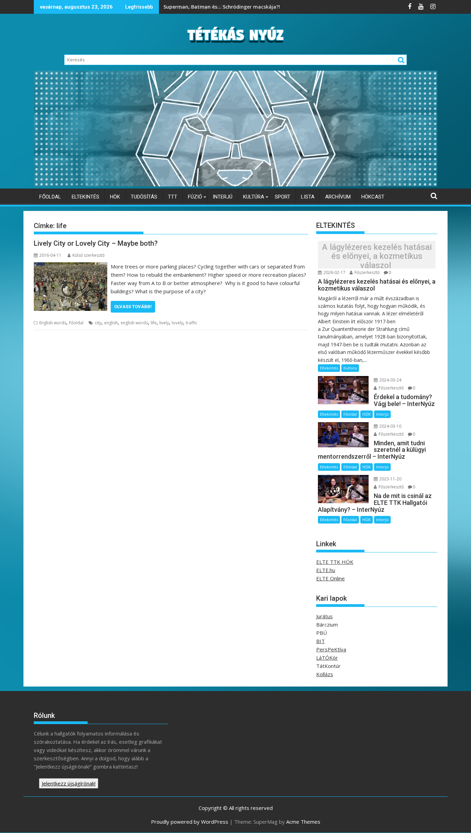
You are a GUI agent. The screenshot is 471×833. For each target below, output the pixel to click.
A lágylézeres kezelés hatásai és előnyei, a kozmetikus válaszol (377, 256)
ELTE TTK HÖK (334, 561)
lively (164, 323)
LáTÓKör (327, 657)
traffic (191, 323)
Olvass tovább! (133, 306)
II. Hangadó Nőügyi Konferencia (202, 6)
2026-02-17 (333, 272)
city (98, 323)
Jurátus (324, 616)
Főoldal (50, 197)
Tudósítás (144, 197)
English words (52, 323)
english (111, 323)
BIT (320, 641)
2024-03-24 (389, 380)
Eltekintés (85, 197)
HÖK (115, 197)
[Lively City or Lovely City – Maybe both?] (70, 266)
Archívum (338, 197)
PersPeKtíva (331, 649)
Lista (307, 197)
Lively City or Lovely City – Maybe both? (96, 243)
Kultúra (253, 197)
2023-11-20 (389, 479)
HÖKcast (372, 197)
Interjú (222, 197)
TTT (172, 197)
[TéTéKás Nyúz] (235, 184)
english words (134, 323)
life (154, 323)
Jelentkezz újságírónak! (69, 783)
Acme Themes (303, 821)
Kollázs (324, 674)
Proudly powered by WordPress (189, 821)
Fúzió (195, 197)
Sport (282, 197)
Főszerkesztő (366, 272)
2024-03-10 (389, 426)
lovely (177, 323)
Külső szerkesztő (88, 255)
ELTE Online (330, 578)
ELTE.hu (325, 570)
